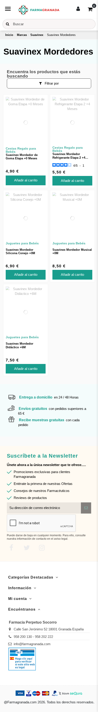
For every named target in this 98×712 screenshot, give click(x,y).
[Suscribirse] (86, 508)
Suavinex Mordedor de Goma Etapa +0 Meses (22, 156)
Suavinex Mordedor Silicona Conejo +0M (20, 251)
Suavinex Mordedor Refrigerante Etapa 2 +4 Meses (68, 157)
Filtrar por (51, 83)
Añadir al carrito (25, 180)
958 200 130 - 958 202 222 (33, 637)
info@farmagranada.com (32, 644)
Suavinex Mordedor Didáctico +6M (19, 345)
